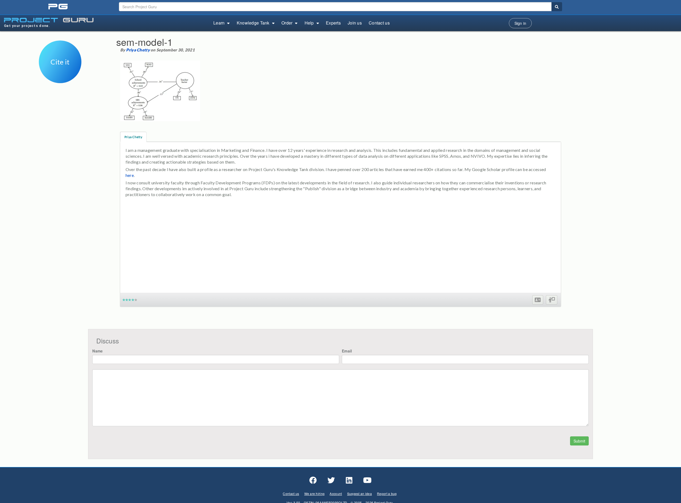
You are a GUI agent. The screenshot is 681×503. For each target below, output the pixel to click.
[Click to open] (60, 79)
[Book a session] (551, 300)
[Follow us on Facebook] (313, 480)
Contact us (379, 23)
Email (347, 351)
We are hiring (314, 493)
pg (58, 7)
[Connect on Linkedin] (349, 480)
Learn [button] (219, 23)
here (130, 175)
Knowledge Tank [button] (253, 23)
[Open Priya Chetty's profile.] (537, 300)
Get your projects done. (27, 26)
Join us (355, 23)
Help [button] (309, 23)
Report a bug (387, 493)
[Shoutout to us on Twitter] (331, 480)
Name (97, 351)
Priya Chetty (138, 49)
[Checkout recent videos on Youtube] (367, 480)
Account (336, 493)
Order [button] (286, 23)
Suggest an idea (359, 493)
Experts (333, 23)
